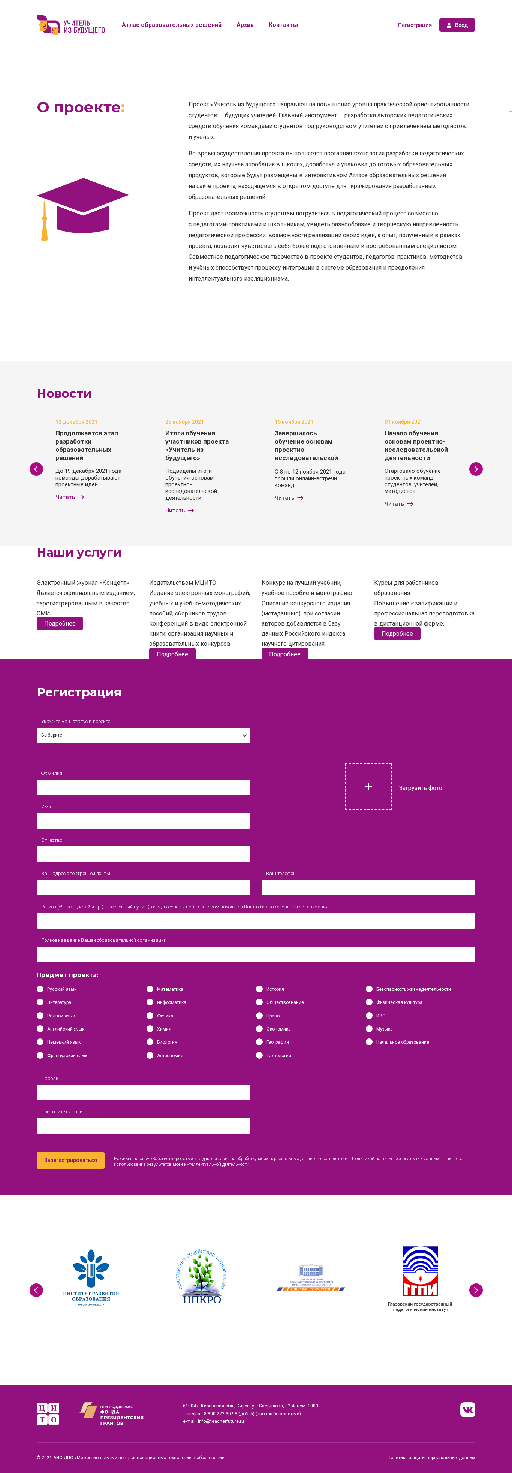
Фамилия (51, 773)
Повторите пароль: (62, 1111)
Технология (278, 1055)
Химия (164, 1029)
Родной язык (61, 1016)
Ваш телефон (281, 873)
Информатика (171, 1002)
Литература (59, 1002)
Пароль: (50, 1078)
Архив (245, 24)
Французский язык (67, 1055)
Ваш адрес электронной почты (75, 873)
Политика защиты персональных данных (431, 1457)
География (277, 1042)
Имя (46, 807)
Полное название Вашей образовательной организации (103, 940)
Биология (167, 1042)
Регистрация (415, 25)
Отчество (51, 840)
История (275, 989)
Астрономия (170, 1055)
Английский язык (65, 1029)
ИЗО (381, 1016)
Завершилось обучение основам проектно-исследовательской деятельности (306, 449)
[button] (36, 469)
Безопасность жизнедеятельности (413, 989)
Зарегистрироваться (70, 1160)
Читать (65, 497)
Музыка (384, 1029)
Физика (165, 1016)
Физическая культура (399, 1002)
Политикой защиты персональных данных (395, 1158)
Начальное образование (402, 1042)
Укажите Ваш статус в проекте (75, 721)
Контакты (283, 24)
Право (273, 1016)
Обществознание (285, 1002)
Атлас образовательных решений (172, 24)
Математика (170, 989)
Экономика (278, 1029)
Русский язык (61, 989)
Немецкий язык (64, 1042)
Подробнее (60, 623)
